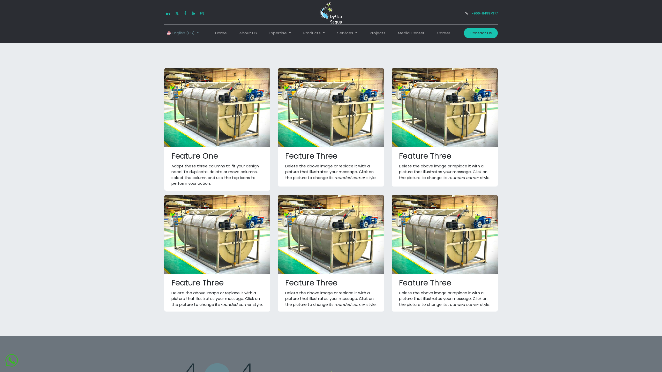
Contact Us (481, 33)
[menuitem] (221, 33)
